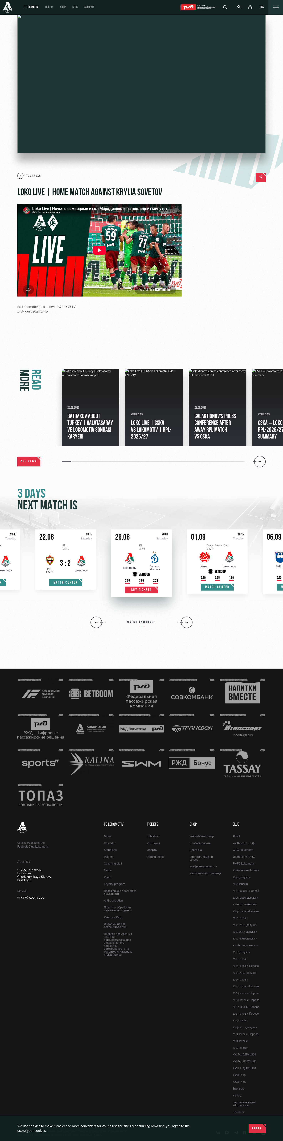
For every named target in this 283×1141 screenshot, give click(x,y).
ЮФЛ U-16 (239, 1081)
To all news (33, 175)
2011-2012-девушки (245, 904)
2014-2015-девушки (245, 925)
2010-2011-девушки (245, 938)
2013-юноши (240, 1020)
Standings (110, 849)
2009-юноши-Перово (246, 993)
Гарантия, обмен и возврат (201, 858)
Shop (63, 7)
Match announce (141, 622)
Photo (107, 877)
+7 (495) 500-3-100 (30, 897)
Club (75, 7)
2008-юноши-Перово (246, 1000)
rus (262, 7)
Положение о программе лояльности (120, 892)
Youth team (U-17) (244, 856)
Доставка (196, 849)
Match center (66, 583)
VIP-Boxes (153, 843)
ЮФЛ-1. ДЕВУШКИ (244, 1054)
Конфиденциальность (203, 866)
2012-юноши (240, 884)
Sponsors (238, 1088)
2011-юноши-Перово (245, 1034)
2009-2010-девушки (245, 897)
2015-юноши (240, 918)
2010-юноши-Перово (246, 890)
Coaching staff (113, 863)
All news (29, 461)
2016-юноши (240, 959)
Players (108, 856)
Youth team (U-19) (244, 843)
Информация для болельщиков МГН (115, 925)
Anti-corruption (113, 900)
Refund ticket (155, 856)
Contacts (238, 1112)
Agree (257, 1128)
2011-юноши (240, 1041)
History (237, 1095)
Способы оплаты (200, 843)
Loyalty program (114, 884)
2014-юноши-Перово (246, 986)
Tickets (49, 7)
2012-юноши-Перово (246, 870)
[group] (90, 407)
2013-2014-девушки (245, 1027)
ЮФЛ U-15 (239, 1075)
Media (108, 870)
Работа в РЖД (113, 917)
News (107, 836)
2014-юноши (240, 979)
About (236, 836)
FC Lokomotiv (31, 7)
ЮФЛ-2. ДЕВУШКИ (244, 1068)
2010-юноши (240, 1047)
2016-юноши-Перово (246, 965)
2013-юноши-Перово (246, 1013)
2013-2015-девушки (245, 972)
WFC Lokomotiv (243, 849)
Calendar (110, 843)
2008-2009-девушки (245, 945)
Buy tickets (141, 590)
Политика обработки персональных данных (118, 909)
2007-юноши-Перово (246, 1006)
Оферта (152, 849)
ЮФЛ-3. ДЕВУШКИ (244, 1061)
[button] (67, 462)
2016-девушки (241, 877)
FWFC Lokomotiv (244, 863)
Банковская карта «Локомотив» (244, 1104)
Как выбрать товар (202, 836)
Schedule (153, 836)
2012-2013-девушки (245, 931)
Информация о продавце (205, 873)
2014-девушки (241, 952)
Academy (89, 7)
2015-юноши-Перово (246, 911)
